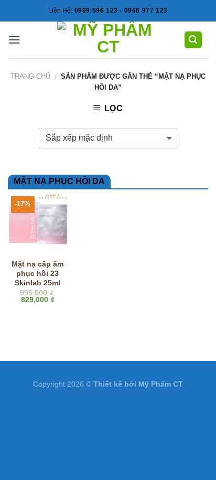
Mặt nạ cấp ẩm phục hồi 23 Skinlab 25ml (37, 273)
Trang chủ (30, 76)
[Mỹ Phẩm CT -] (108, 40)
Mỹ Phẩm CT (160, 384)
